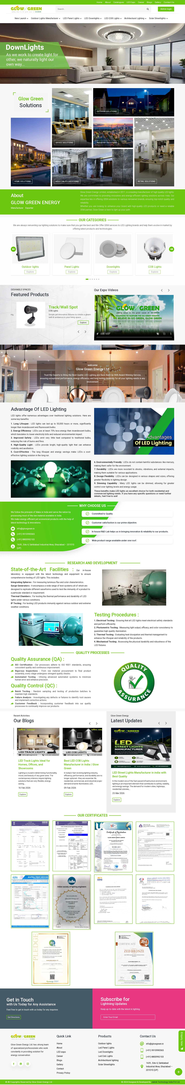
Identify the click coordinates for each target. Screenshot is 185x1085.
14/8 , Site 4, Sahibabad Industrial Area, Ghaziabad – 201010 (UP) (45, 546)
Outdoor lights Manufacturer (44, 18)
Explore (77, 322)
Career (141, 2)
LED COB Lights (111, 18)
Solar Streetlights (157, 18)
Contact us (169, 2)
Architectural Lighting (134, 18)
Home (99, 2)
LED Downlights (91, 18)
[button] (171, 249)
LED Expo (131, 2)
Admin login (166, 9)
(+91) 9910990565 (26, 534)
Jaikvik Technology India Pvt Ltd (165, 1082)
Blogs (149, 2)
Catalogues (118, 2)
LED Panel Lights (71, 18)
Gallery (158, 2)
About (108, 2)
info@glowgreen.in (26, 528)
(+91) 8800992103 (26, 539)
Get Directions (14, 1017)
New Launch (20, 18)
